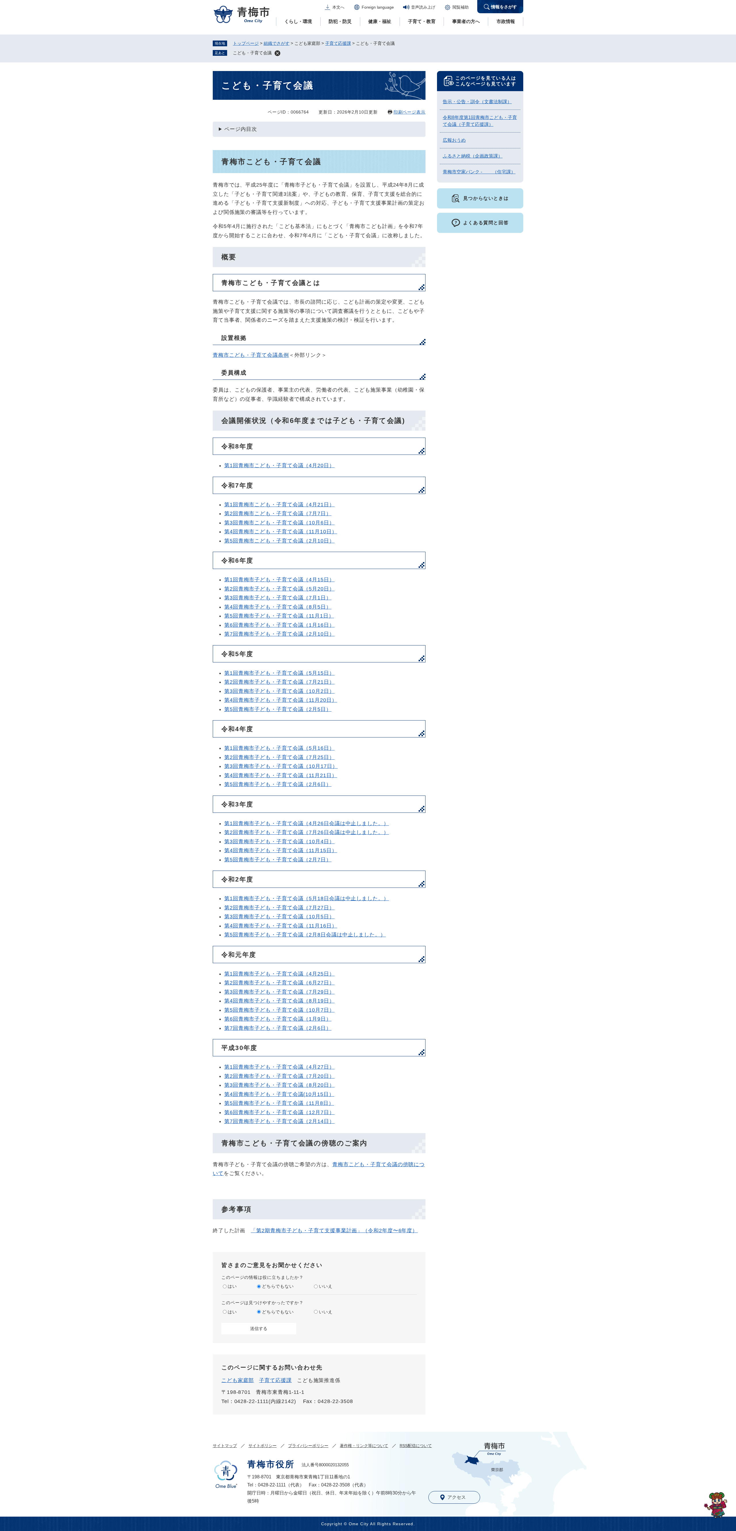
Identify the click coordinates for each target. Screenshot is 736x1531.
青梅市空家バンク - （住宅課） (479, 171)
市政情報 (506, 21)
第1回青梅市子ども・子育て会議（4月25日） (279, 974)
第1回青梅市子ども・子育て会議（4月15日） (279, 579)
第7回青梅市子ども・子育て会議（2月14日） (279, 1121)
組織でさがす (277, 43)
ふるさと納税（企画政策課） (473, 156)
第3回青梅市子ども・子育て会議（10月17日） (281, 766)
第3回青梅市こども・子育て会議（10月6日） (279, 523)
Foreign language (378, 7)
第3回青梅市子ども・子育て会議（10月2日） (279, 691)
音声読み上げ (423, 7)
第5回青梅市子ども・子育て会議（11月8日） (279, 1103)
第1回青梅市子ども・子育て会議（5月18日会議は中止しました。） (306, 898)
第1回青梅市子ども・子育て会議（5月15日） (279, 673)
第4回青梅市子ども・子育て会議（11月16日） (280, 926)
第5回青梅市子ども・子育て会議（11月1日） (279, 616)
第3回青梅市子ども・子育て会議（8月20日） (279, 1085)
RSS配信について (416, 1445)
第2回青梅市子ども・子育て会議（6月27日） (279, 983)
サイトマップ (225, 1445)
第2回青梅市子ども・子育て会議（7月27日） (279, 908)
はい (232, 1286)
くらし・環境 (298, 21)
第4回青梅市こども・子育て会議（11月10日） (280, 531)
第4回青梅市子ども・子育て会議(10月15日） (279, 1094)
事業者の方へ (466, 21)
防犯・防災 (340, 21)
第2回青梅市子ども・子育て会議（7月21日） (279, 682)
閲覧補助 (461, 7)
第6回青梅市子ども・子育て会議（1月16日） (279, 625)
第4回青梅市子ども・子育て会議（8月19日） (279, 1001)
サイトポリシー (262, 1445)
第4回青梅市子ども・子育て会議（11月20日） (280, 700)
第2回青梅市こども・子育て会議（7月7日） (277, 513)
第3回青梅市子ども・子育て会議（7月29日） (279, 992)
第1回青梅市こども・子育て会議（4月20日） (279, 465)
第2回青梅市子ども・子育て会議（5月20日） (279, 589)
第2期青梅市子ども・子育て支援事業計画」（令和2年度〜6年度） (337, 1230)
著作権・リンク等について (364, 1445)
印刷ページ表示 (409, 112)
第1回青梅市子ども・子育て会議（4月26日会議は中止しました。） (306, 823)
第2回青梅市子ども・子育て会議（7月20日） (279, 1076)
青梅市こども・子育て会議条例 (251, 355)
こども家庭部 (237, 1380)
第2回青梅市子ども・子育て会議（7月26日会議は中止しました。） (306, 832)
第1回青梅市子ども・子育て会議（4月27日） (279, 1067)
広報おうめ (454, 140)
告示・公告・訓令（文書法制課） (477, 101)
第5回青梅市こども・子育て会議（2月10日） (279, 541)
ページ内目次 (240, 129)
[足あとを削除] (277, 53)
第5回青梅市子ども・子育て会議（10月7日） (279, 1010)
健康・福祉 (379, 21)
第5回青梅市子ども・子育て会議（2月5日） (277, 709)
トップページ (246, 43)
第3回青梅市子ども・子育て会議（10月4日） (279, 841)
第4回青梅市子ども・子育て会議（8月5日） (277, 607)
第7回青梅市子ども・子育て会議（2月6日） (277, 1028)
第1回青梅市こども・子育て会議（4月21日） (279, 504)
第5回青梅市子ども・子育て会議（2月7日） (277, 860)
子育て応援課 (338, 43)
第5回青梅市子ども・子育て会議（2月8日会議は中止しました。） (305, 935)
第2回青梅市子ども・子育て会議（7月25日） (279, 757)
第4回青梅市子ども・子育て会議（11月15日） (280, 850)
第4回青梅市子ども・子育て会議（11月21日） (280, 775)
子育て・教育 (422, 21)
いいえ (326, 1286)
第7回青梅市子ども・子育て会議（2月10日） (279, 634)
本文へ (338, 7)
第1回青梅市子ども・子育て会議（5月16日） (279, 748)
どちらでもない (278, 1286)
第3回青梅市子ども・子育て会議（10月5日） (279, 916)
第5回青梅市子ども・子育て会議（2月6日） (277, 784)
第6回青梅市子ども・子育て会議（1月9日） (277, 1019)
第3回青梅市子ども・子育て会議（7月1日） (277, 598)
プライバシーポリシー (308, 1445)
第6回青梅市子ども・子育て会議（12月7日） (279, 1112)
